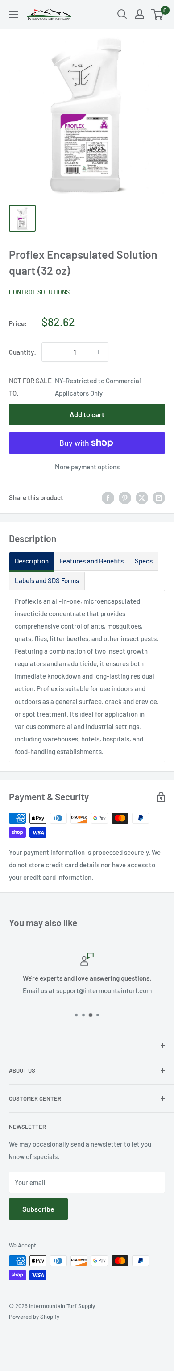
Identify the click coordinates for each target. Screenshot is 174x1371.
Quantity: (22, 352)
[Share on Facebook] (108, 497)
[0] (157, 14)
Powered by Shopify (34, 1316)
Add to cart (87, 414)
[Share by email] (159, 497)
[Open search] (122, 14)
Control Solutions (39, 292)
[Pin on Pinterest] (125, 497)
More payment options (87, 467)
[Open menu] (13, 14)
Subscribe (38, 1209)
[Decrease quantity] (51, 352)
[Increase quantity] (98, 352)
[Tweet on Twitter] (142, 497)
